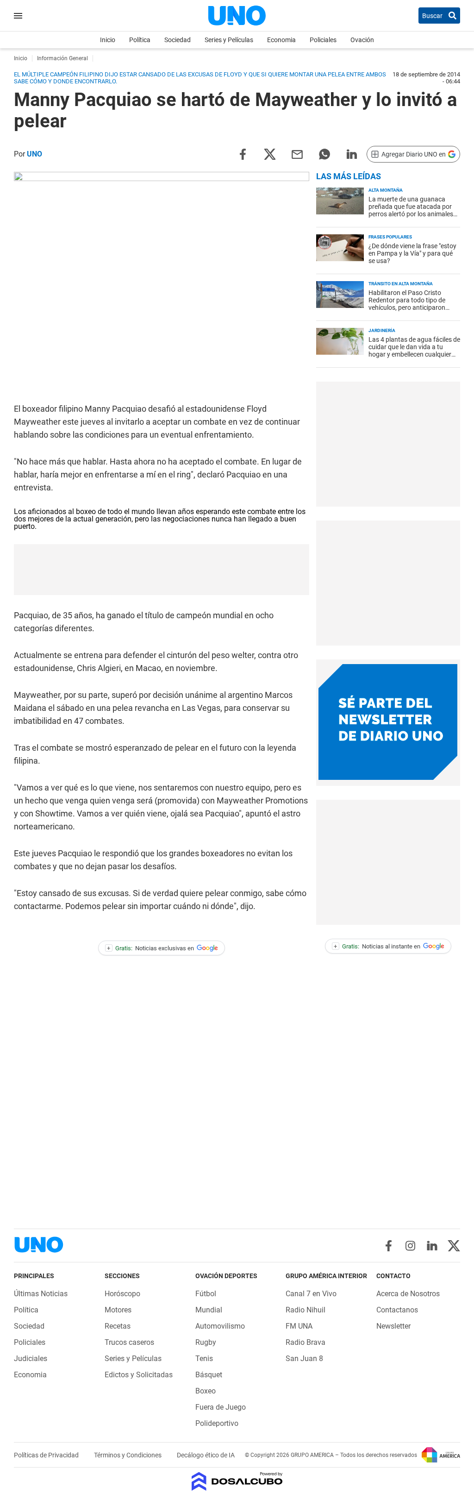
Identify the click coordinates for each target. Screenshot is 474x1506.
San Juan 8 (304, 1358)
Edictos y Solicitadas (139, 1374)
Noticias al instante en (377, 946)
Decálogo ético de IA (206, 1455)
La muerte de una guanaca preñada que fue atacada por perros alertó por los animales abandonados (410, 210)
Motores (118, 1309)
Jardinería (381, 330)
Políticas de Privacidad (47, 1455)
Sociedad (177, 40)
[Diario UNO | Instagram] (410, 1245)
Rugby (205, 1342)
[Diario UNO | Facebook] (388, 1245)
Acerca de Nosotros (408, 1293)
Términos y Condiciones (128, 1455)
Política (139, 40)
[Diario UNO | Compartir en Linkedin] (351, 153)
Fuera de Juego (220, 1407)
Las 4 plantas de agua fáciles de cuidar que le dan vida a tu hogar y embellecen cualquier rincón (414, 350)
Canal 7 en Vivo (311, 1293)
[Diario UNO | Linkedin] (432, 1245)
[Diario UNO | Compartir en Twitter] (269, 153)
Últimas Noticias (41, 1293)
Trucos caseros (129, 1342)
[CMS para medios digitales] (237, 1482)
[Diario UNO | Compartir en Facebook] (242, 153)
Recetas (118, 1326)
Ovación (362, 40)
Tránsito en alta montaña (400, 283)
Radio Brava (305, 1342)
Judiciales (30, 1358)
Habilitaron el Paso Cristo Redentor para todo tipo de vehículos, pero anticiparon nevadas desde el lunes (406, 304)
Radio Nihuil (305, 1309)
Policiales (323, 40)
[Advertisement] (387, 444)
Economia (281, 40)
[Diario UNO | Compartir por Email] (297, 153)
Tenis (204, 1358)
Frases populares (390, 236)
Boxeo (205, 1391)
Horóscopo (122, 1293)
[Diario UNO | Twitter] (454, 1245)
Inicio (107, 40)
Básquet (208, 1374)
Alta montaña (385, 190)
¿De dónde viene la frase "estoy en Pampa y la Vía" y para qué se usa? (412, 253)
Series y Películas (229, 40)
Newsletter (393, 1326)
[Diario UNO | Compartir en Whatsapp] (324, 153)
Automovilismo (220, 1326)
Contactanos (397, 1309)
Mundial (208, 1309)
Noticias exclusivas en (150, 948)
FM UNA (299, 1326)
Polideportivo (216, 1423)
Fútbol (205, 1293)
